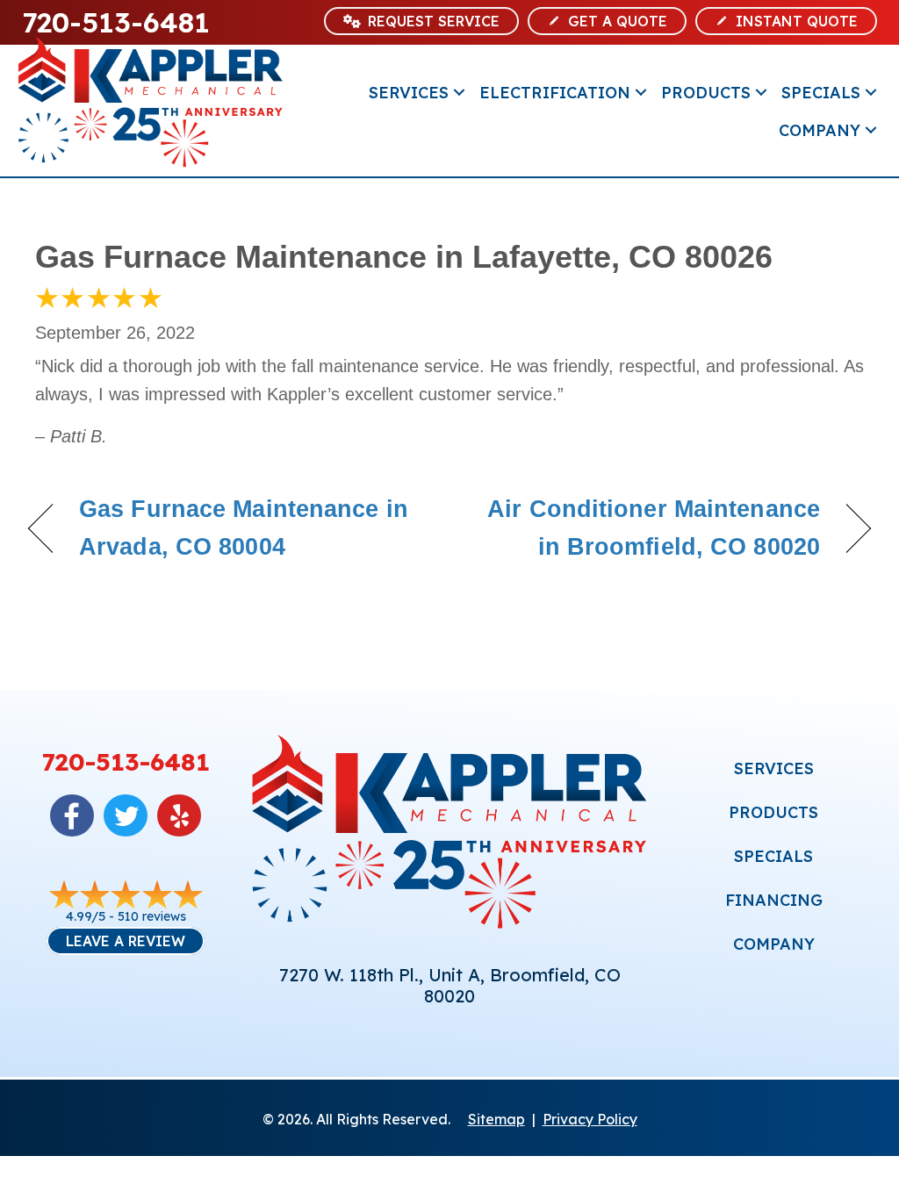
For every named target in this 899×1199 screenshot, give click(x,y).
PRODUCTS (773, 812)
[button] (459, 92)
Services (409, 93)
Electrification (554, 93)
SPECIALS (773, 856)
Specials (820, 93)
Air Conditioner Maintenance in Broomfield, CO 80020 (647, 528)
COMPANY (774, 944)
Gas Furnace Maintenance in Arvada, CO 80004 (243, 528)
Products (706, 93)
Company (819, 130)
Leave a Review (125, 941)
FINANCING (774, 900)
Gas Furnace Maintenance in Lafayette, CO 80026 (404, 257)
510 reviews (152, 916)
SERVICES (774, 768)
